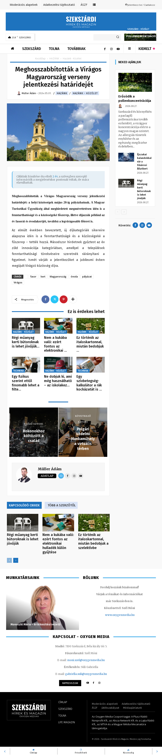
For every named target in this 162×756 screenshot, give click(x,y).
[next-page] (15, 560)
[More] (73, 299)
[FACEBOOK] (93, 683)
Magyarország (58, 276)
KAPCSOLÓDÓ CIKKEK (24, 505)
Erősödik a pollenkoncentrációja (142, 34)
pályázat (87, 276)
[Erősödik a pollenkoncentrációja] (135, 82)
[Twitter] (54, 299)
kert (43, 276)
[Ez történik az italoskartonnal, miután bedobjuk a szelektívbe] (90, 326)
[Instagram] (111, 48)
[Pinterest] (64, 299)
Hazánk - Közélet (85, 93)
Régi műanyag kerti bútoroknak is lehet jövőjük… (25, 341)
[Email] (61, 476)
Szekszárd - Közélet (138, 29)
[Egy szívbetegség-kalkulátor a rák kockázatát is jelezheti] (90, 365)
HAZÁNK (54, 58)
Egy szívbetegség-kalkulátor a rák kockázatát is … (89, 383)
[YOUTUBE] (87, 683)
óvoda (74, 276)
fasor (33, 276)
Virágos (18, 282)
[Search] (117, 37)
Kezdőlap (40, 58)
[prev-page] (9, 560)
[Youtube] (118, 48)
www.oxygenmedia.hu (120, 615)
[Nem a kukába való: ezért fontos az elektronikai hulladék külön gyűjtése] (58, 326)
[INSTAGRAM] (99, 683)
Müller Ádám (50, 469)
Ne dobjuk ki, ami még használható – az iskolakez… (58, 380)
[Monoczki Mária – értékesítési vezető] (42, 607)
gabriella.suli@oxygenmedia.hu (86, 674)
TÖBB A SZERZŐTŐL (62, 505)
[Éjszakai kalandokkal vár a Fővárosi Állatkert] (126, 157)
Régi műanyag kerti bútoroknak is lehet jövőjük (22, 539)
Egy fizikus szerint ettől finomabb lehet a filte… (25, 383)
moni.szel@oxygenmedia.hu (86, 660)
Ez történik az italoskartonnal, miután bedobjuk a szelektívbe (93, 541)
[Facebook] (105, 48)
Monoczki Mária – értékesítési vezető (35, 624)
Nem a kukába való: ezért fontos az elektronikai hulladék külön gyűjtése (58, 543)
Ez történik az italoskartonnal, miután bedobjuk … (90, 344)
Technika (18, 370)
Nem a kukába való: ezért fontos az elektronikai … (55, 344)
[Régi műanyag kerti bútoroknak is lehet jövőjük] (26, 326)
